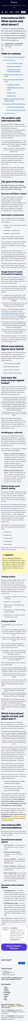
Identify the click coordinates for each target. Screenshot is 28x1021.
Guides (24, 12)
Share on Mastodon (14, 946)
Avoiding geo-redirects (13, 85)
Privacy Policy (20, 1005)
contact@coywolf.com (17, 977)
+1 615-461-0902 (5, 977)
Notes (17, 12)
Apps (6, 12)
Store (5, 999)
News (12, 12)
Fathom (15, 1011)
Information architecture (14, 66)
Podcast (6, 994)
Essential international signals (15, 107)
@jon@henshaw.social (15, 939)
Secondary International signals (16, 110)
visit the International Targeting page (11, 312)
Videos (6, 996)
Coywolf (12, 932)
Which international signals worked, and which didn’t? (14, 100)
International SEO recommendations (14, 104)
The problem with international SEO (14, 57)
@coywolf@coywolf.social (14, 979)
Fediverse (3, 979)
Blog (5, 998)
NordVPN (7, 625)
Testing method (11, 96)
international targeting (16, 279)
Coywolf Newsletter (9, 113)
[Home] (2, 12)
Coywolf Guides (19, 43)
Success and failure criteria (15, 63)
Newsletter (7, 992)
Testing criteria (11, 93)
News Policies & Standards (8, 1004)
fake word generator (7, 506)
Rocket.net (11, 1010)
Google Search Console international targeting (13, 70)
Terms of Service (5, 1007)
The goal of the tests (9, 60)
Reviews (6, 990)
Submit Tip (4, 1005)
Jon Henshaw (10, 43)
